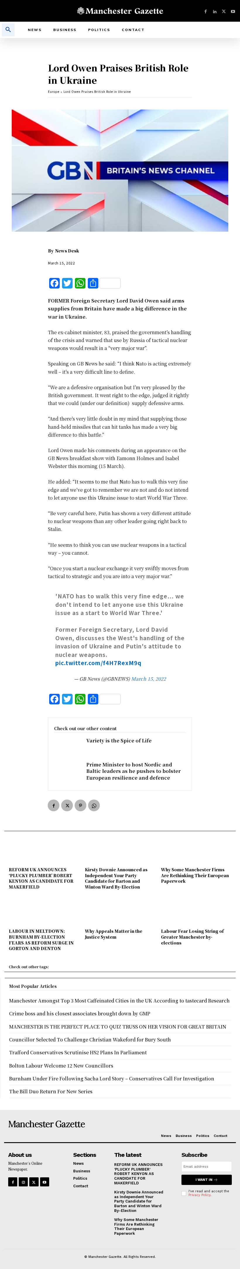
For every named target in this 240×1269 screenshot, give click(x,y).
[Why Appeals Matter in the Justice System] (120, 913)
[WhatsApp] (94, 805)
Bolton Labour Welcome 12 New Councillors (61, 1065)
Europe (53, 91)
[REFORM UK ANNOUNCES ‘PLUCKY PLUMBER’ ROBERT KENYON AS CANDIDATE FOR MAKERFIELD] (44, 851)
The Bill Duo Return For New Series (50, 1091)
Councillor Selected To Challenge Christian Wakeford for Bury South (90, 1039)
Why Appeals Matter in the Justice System (113, 934)
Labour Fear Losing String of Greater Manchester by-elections (192, 936)
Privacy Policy (199, 1195)
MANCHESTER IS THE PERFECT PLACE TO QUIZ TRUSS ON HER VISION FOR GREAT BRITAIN (117, 1026)
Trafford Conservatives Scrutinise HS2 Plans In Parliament (78, 1052)
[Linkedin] (215, 11)
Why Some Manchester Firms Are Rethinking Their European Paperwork (195, 875)
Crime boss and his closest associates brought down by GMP (79, 1013)
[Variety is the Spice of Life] (67, 749)
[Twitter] (224, 11)
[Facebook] (206, 11)
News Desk (67, 251)
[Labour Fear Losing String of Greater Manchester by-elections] (196, 913)
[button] (8, 29)
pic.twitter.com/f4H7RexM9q (98, 663)
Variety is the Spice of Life (119, 740)
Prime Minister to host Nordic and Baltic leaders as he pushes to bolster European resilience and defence (133, 771)
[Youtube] (233, 11)
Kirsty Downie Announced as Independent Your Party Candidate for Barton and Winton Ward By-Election (116, 878)
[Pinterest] (80, 805)
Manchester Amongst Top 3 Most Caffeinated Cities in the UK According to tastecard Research (119, 1000)
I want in (204, 1180)
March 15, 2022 (148, 678)
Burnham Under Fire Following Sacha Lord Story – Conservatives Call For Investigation (111, 1078)
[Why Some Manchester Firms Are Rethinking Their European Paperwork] (196, 851)
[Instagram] (23, 1181)
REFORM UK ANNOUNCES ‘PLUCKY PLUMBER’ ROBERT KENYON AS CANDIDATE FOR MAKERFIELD (41, 878)
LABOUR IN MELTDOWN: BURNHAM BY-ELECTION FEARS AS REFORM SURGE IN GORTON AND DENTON (41, 939)
